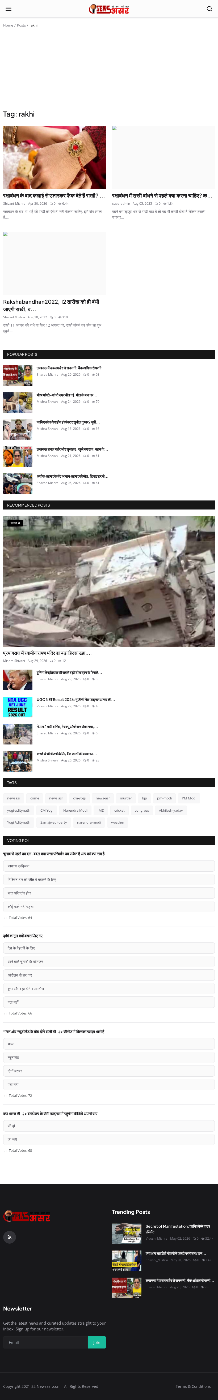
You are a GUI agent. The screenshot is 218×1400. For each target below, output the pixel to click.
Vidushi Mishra (47, 706)
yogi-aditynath (18, 810)
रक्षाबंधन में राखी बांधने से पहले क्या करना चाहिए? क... (162, 195)
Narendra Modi (75, 810)
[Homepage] (109, 8)
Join (96, 1342)
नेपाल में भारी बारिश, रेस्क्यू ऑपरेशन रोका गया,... (67, 726)
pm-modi (164, 798)
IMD (101, 810)
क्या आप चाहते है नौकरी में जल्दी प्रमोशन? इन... (176, 1253)
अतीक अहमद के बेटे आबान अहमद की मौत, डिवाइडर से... (72, 476)
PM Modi (189, 798)
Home (8, 25)
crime (34, 798)
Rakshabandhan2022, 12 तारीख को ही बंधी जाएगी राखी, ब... (51, 305)
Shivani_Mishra (14, 203)
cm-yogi (79, 798)
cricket (119, 810)
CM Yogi (46, 810)
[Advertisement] (109, 69)
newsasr (13, 798)
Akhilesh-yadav (171, 810)
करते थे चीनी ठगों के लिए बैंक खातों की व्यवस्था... (67, 753)
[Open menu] (8, 8)
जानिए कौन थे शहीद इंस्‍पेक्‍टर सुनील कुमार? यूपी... (68, 421)
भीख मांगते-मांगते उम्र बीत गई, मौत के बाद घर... (67, 394)
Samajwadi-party (53, 822)
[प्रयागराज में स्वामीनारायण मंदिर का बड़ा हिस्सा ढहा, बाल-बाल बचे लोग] (109, 581)
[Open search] (209, 8)
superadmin (121, 203)
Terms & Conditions (193, 1386)
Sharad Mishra (14, 317)
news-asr (103, 798)
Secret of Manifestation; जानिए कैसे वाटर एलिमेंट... (178, 1229)
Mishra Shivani (47, 401)
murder (126, 798)
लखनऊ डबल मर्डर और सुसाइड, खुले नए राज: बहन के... (72, 449)
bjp (144, 798)
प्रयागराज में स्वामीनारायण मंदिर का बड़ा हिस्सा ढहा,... (47, 653)
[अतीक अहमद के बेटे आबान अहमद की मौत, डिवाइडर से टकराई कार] (17, 483)
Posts (21, 25)
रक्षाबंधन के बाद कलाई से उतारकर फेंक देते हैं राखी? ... (54, 195)
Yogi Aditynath (18, 822)
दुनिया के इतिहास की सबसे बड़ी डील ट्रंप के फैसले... (69, 672)
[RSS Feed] (9, 1237)
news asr (56, 798)
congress (142, 810)
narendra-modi (89, 822)
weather (117, 822)
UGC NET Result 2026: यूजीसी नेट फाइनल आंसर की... (76, 699)
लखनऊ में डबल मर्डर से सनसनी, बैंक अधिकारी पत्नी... (71, 367)
